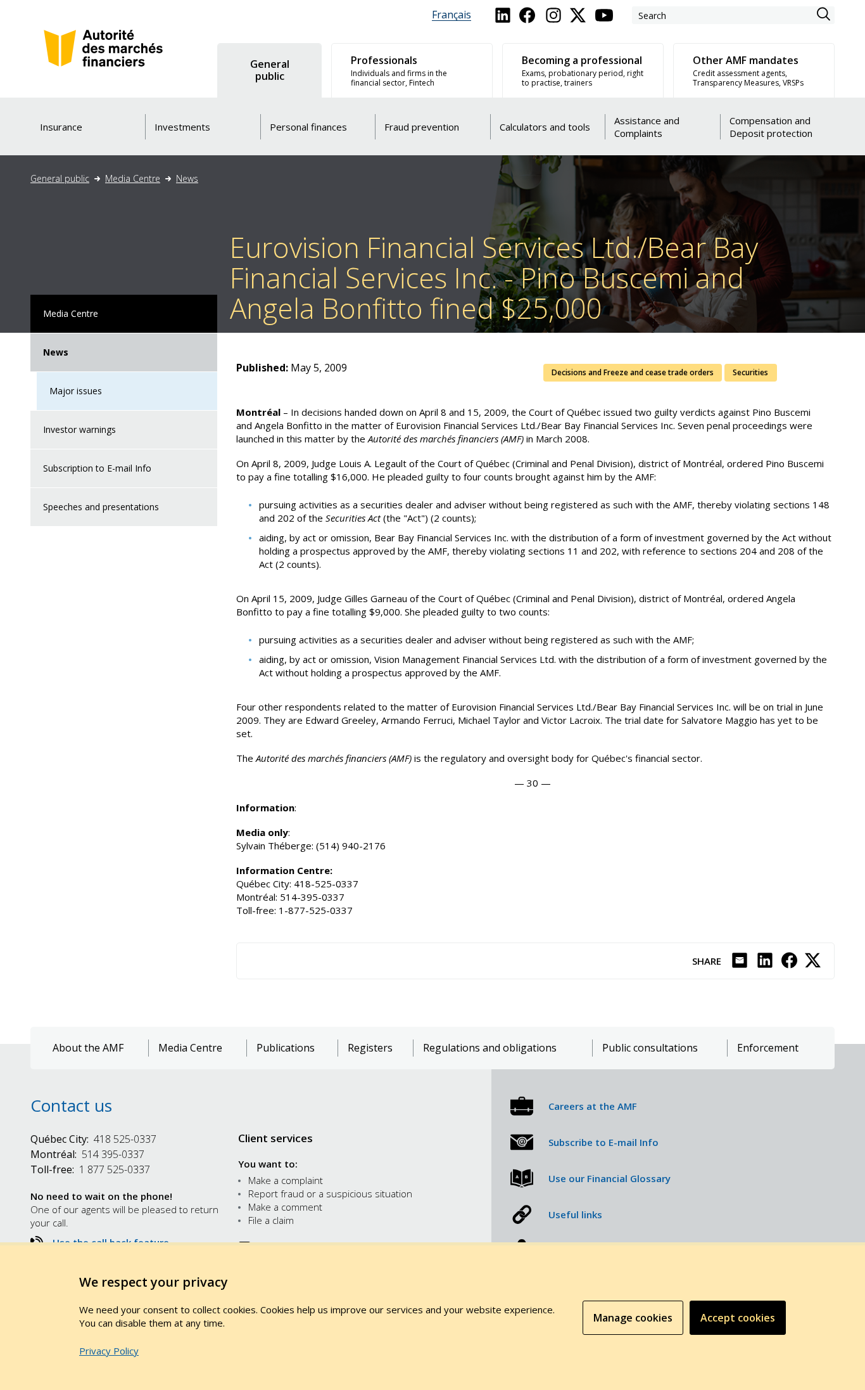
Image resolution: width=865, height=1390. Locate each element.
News (187, 178)
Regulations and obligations (490, 1048)
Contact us (71, 1105)
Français (451, 15)
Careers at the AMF (592, 1106)
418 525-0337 (93, 1139)
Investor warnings (79, 429)
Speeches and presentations (101, 507)
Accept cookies (737, 1318)
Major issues (75, 391)
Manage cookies (632, 1318)
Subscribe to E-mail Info (603, 1142)
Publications (285, 1048)
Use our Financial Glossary (609, 1178)
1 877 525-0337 (90, 1169)
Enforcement (768, 1048)
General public (59, 178)
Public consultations (650, 1048)
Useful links (575, 1214)
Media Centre (132, 178)
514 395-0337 (87, 1154)
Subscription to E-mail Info (97, 468)
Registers (370, 1048)
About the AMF (88, 1048)
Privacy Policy (109, 1350)
